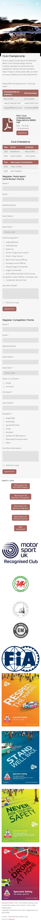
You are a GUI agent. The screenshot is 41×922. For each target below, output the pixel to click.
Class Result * (8, 403)
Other (8, 443)
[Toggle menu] (4, 4)
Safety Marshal (12, 242)
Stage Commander (13, 270)
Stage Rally (10, 418)
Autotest (9, 432)
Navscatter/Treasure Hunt (17, 439)
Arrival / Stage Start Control (17, 252)
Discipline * (7, 414)
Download (22, 133)
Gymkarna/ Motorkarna (15, 436)
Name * (6, 183)
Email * (5, 194)
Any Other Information (12, 448)
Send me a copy (12, 302)
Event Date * (8, 227)
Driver (8, 383)
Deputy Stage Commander (17, 267)
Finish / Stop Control (14, 256)
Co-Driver (10, 386)
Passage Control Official (15, 263)
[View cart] (37, 4)
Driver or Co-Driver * (11, 379)
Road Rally (10, 421)
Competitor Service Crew (16, 280)
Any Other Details (10, 285)
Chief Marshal (11, 245)
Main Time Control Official (16, 260)
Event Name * (8, 216)
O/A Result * (8, 392)
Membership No (9, 205)
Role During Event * (11, 238)
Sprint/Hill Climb (12, 425)
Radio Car (10, 249)
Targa (8, 428)
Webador (12, 919)
